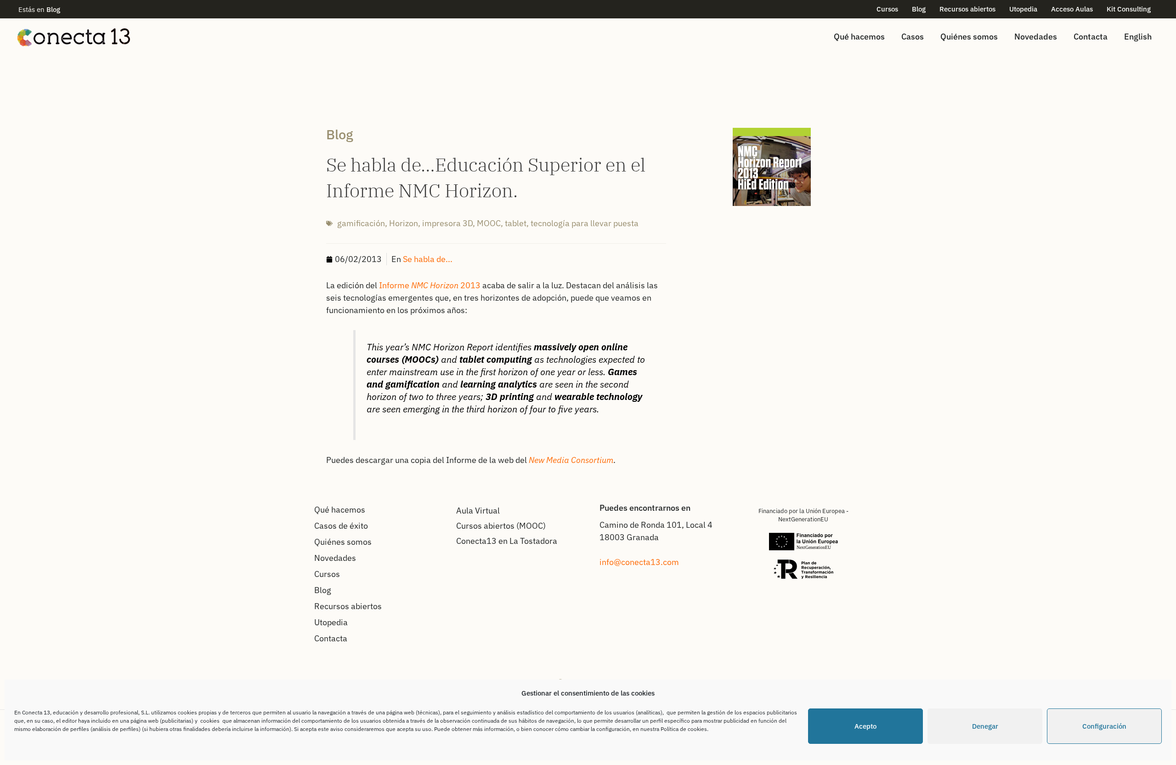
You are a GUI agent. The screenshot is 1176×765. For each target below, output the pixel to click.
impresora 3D (447, 223)
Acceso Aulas (1072, 9)
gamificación (361, 223)
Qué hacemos (859, 36)
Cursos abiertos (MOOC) (501, 525)
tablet (515, 223)
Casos (912, 36)
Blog (919, 9)
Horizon (403, 223)
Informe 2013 (430, 285)
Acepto (865, 726)
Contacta (1091, 36)
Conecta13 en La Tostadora (506, 541)
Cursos (887, 9)
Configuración (1104, 726)
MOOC (489, 223)
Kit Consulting (1129, 9)
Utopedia (1023, 9)
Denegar (985, 726)
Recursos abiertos (967, 9)
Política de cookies (684, 728)
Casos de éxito (341, 525)
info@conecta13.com (639, 562)
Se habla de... (427, 259)
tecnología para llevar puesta (585, 223)
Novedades (1035, 36)
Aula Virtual (478, 510)
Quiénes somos (969, 36)
